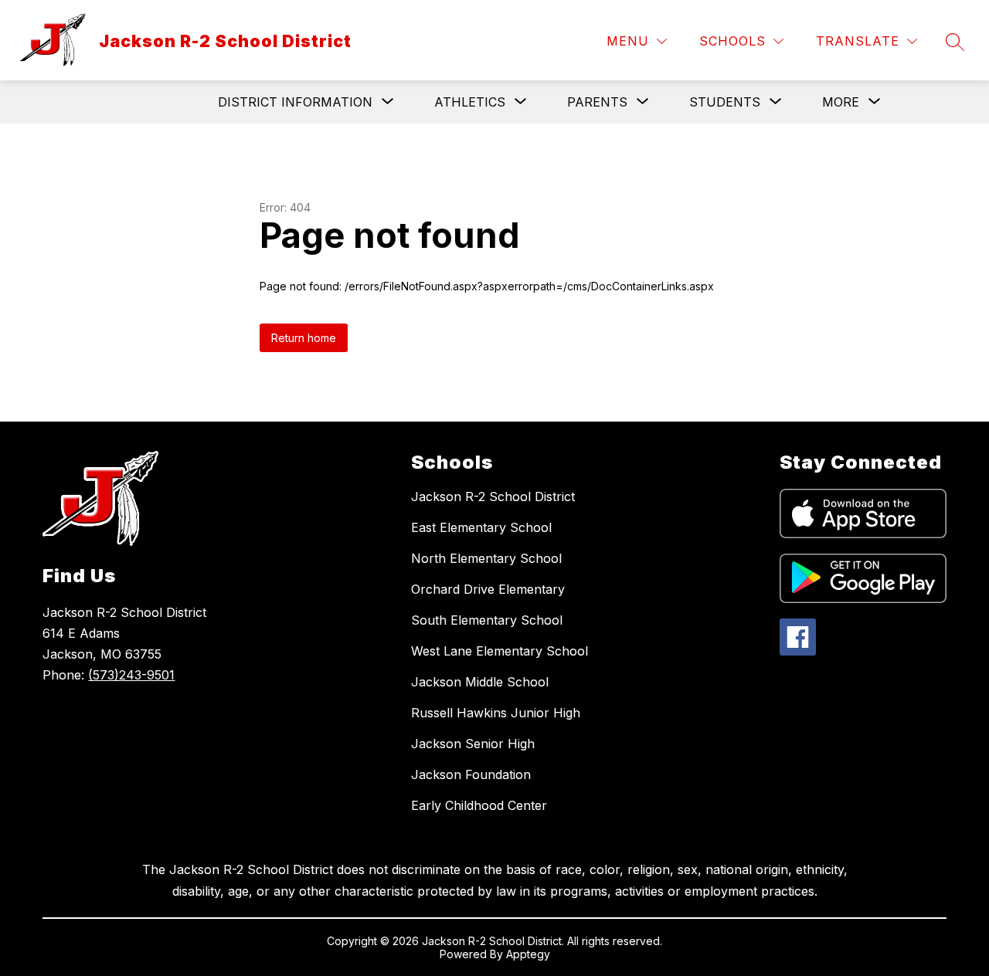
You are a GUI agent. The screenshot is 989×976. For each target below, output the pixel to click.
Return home (303, 337)
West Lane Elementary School (499, 651)
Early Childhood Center (479, 805)
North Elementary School (486, 558)
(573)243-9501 (131, 675)
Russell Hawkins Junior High (495, 712)
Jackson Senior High (473, 743)
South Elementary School (486, 620)
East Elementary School (481, 527)
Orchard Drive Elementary (488, 589)
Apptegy (528, 954)
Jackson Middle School (480, 682)
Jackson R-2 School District (493, 496)
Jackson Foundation (471, 774)
